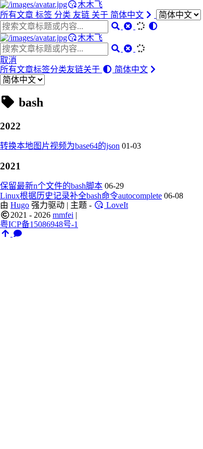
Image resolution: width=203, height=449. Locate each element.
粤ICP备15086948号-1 (39, 224)
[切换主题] (153, 26)
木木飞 (90, 4)
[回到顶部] (6, 233)
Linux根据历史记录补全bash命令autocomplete (81, 195)
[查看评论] (17, 233)
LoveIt (116, 205)
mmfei (63, 214)
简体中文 (127, 14)
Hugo (19, 205)
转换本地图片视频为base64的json (60, 145)
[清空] (129, 26)
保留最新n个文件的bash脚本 (51, 185)
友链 (82, 14)
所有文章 (17, 14)
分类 (63, 14)
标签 (44, 14)
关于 (101, 14)
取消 (8, 60)
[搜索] (116, 26)
